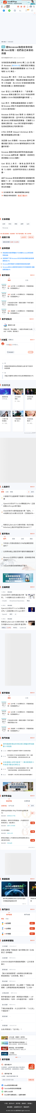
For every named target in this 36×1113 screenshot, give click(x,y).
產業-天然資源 (11, 825)
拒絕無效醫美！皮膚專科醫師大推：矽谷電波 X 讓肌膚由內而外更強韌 (30, 420)
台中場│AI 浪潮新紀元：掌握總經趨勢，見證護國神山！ (20, 287)
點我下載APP (22, 195)
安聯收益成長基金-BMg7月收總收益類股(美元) (14, 811)
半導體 (8, 934)
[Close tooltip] (30, 14)
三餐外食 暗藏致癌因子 (5, 420)
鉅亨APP (11, 1103)
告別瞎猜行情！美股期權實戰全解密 (16, 192)
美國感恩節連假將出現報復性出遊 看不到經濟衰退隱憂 (18, 367)
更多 (32, 492)
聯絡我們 (26, 1107)
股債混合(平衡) (11, 816)
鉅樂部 (24, 1103)
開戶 (32, 813)
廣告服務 (9, 1107)
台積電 (8, 928)
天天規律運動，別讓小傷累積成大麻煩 (18, 398)
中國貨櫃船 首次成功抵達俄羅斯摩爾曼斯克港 (18, 420)
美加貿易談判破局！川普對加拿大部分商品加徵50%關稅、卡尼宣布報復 (30, 398)
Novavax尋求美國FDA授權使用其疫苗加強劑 (16, 264)
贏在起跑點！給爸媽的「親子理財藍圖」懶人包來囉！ (17, 233)
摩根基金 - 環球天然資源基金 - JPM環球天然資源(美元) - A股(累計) (15, 821)
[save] (26, 10)
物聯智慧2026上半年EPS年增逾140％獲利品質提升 (5, 398)
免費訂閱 (31, 1080)
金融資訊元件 (18, 1107)
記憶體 (8, 923)
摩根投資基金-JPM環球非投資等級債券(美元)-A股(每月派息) (15, 839)
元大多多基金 (5, 830)
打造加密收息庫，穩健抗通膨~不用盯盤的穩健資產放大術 (21, 304)
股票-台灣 (10, 833)
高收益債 (9, 843)
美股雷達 (10, 42)
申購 (32, 823)
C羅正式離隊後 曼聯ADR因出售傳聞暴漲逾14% (18, 376)
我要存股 (30, 237)
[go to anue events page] (28, 7)
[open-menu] (2, 6)
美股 (4, 42)
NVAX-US (16, 65)
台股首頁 (23, 237)
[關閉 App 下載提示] (2, 2)
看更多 (32, 275)
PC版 (6, 1103)
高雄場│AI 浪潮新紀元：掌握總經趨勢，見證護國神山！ (20, 312)
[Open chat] (32, 10)
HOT (9, 286)
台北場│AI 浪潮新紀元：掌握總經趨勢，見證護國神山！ (20, 295)
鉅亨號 (18, 1103)
